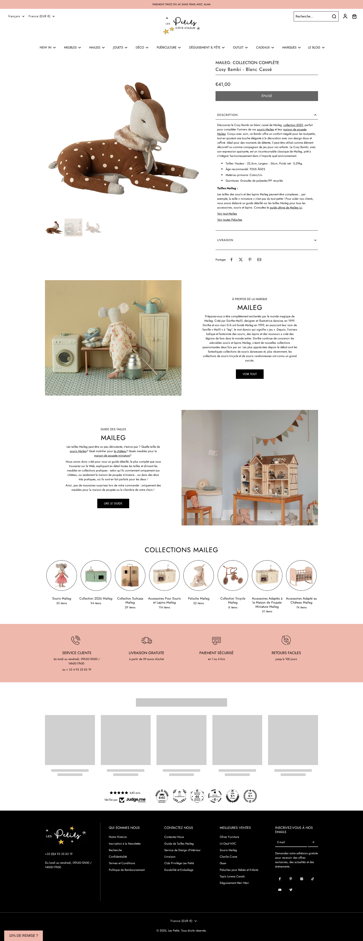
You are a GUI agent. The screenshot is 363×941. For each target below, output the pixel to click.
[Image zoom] (123, 138)
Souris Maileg (228, 850)
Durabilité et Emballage (178, 870)
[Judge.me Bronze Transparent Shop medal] (215, 796)
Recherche (115, 850)
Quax (223, 863)
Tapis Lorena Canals (232, 876)
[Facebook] (279, 878)
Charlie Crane (228, 857)
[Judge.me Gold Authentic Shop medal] (179, 796)
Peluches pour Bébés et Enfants (239, 870)
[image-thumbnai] (54, 227)
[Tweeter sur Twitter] (240, 259)
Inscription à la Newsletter (125, 844)
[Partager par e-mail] (259, 259)
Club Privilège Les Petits (179, 863)
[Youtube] (279, 889)
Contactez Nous (174, 837)
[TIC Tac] (312, 878)
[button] (267, 96)
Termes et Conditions (122, 863)
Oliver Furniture (229, 837)
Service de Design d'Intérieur (182, 850)
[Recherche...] (334, 16)
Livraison (169, 857)
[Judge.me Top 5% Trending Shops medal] (250, 796)
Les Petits (173, 930)
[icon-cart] (354, 16)
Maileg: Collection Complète (247, 63)
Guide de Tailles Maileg (179, 844)
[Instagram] (301, 878)
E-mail (281, 842)
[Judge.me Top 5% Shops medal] (232, 796)
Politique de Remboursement (127, 870)
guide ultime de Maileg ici (286, 207)
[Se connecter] (345, 16)
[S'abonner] (313, 842)
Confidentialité (118, 857)
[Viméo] (290, 889)
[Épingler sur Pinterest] (250, 259)
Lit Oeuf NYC (228, 844)
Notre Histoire (118, 837)
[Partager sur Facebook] (231, 259)
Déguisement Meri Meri (234, 883)
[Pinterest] (290, 878)
